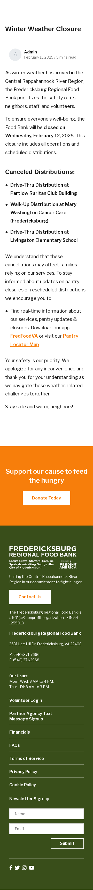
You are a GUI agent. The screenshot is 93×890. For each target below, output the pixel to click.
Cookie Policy (22, 784)
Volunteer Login (25, 700)
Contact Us (30, 596)
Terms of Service (26, 758)
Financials (19, 732)
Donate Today (46, 498)
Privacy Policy (23, 771)
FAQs (14, 745)
